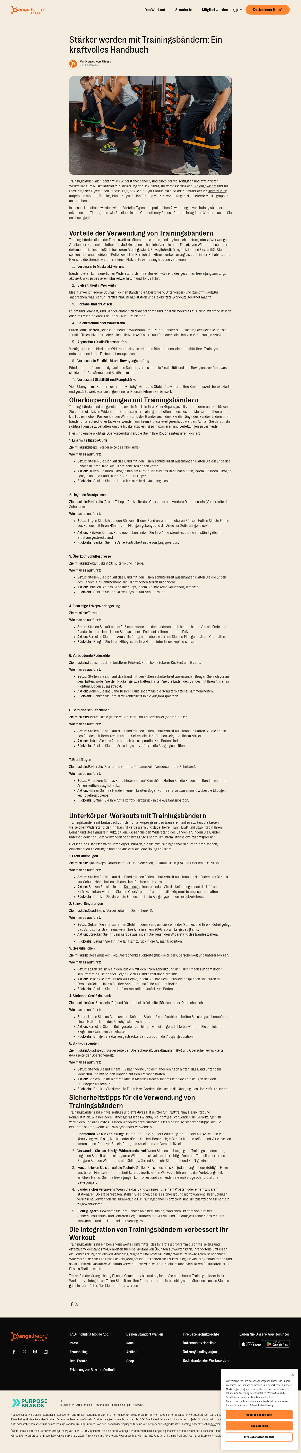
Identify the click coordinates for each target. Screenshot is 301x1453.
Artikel (131, 1352)
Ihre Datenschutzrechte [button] (201, 1334)
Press (74, 1343)
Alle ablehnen (259, 1425)
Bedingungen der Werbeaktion (206, 1360)
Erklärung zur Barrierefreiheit (92, 1370)
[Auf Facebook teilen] (71, 1304)
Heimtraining (217, 191)
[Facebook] (13, 1351)
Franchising (79, 1352)
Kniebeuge (132, 887)
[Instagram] (35, 1351)
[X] (24, 1351)
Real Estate (78, 1361)
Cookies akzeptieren (259, 1414)
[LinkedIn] (45, 1351)
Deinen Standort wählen (144, 1334)
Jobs (130, 1343)
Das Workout (155, 10)
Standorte (183, 10)
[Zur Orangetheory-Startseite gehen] (28, 10)
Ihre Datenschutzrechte (259, 1436)
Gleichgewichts (205, 186)
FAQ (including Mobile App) (90, 1334)
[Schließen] (292, 1374)
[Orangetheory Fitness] (29, 1336)
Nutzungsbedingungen (200, 1352)
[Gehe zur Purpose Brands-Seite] (29, 1403)
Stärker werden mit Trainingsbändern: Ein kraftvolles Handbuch (145, 45)
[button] (237, 9)
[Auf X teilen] (76, 1304)
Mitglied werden (215, 10)
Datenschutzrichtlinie (199, 1343)
